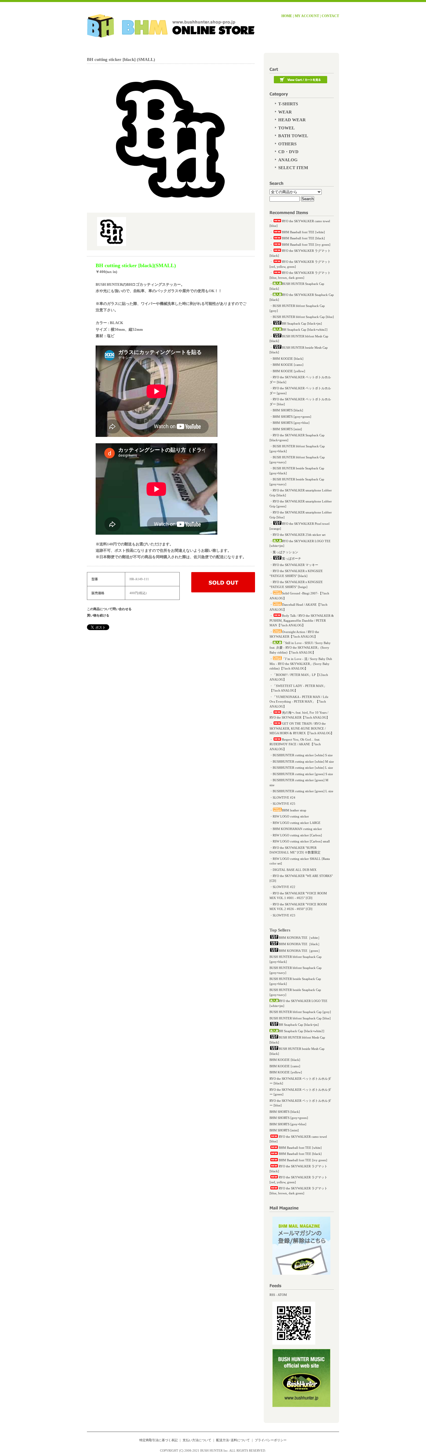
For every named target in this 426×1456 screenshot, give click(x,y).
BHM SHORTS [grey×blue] (291, 422)
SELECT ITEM (293, 167)
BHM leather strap (294, 810)
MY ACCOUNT (307, 16)
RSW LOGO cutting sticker (291, 816)
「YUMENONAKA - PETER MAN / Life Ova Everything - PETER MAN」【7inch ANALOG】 (299, 701)
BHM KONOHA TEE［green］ (300, 950)
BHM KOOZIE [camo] (288, 364)
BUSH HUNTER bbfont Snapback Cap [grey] (300, 1012)
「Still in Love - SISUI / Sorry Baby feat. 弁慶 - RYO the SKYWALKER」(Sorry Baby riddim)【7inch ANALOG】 (300, 647)
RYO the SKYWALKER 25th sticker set (299, 534)
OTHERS (287, 144)
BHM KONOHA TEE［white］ (300, 937)
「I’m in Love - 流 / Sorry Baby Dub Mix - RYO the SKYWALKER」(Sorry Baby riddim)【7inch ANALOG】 (301, 663)
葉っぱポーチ (291, 558)
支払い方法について (197, 1440)
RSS (272, 1294)
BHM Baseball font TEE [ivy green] (306, 244)
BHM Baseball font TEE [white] (303, 232)
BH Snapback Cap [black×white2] (304, 329)
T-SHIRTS (288, 104)
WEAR (285, 112)
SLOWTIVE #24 (284, 797)
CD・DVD (288, 151)
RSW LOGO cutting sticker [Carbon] (297, 835)
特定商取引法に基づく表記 (158, 1440)
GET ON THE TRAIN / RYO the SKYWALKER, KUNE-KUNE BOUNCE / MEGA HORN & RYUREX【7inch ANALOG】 (302, 728)
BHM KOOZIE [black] (288, 358)
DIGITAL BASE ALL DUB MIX (294, 869)
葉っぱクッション (285, 552)
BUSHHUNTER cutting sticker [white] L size (303, 767)
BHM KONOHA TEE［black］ (300, 944)
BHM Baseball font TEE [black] (303, 238)
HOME (286, 16)
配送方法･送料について (233, 1440)
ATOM (282, 1294)
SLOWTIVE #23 (284, 915)
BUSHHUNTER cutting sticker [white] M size (303, 761)
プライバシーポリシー (271, 1440)
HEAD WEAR (292, 119)
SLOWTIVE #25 (284, 803)
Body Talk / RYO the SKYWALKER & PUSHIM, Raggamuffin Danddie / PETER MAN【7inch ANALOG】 (302, 620)
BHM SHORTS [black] (288, 410)
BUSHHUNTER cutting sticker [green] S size (303, 774)
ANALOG (288, 160)
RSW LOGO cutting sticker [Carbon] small (301, 841)
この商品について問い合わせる (109, 609)
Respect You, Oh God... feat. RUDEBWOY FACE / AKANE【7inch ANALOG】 (295, 744)
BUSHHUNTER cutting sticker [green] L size (303, 791)
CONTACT (330, 16)
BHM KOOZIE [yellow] (289, 371)
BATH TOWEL (293, 135)
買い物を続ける (98, 615)
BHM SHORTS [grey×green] (292, 416)
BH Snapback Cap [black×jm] (302, 323)
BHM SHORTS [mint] (287, 429)
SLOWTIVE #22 (284, 887)
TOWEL (286, 128)
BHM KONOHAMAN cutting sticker (297, 829)
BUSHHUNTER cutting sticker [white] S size (303, 755)
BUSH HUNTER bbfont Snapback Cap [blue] (303, 317)
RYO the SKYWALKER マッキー (295, 565)
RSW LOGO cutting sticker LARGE (297, 822)
